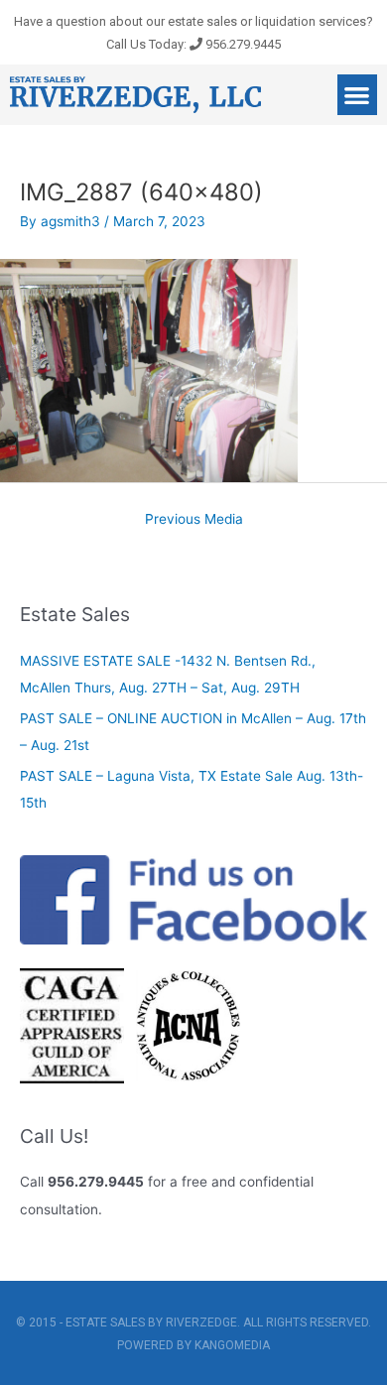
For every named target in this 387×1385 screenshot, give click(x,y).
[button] (357, 94)
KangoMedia (232, 1345)
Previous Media (194, 519)
